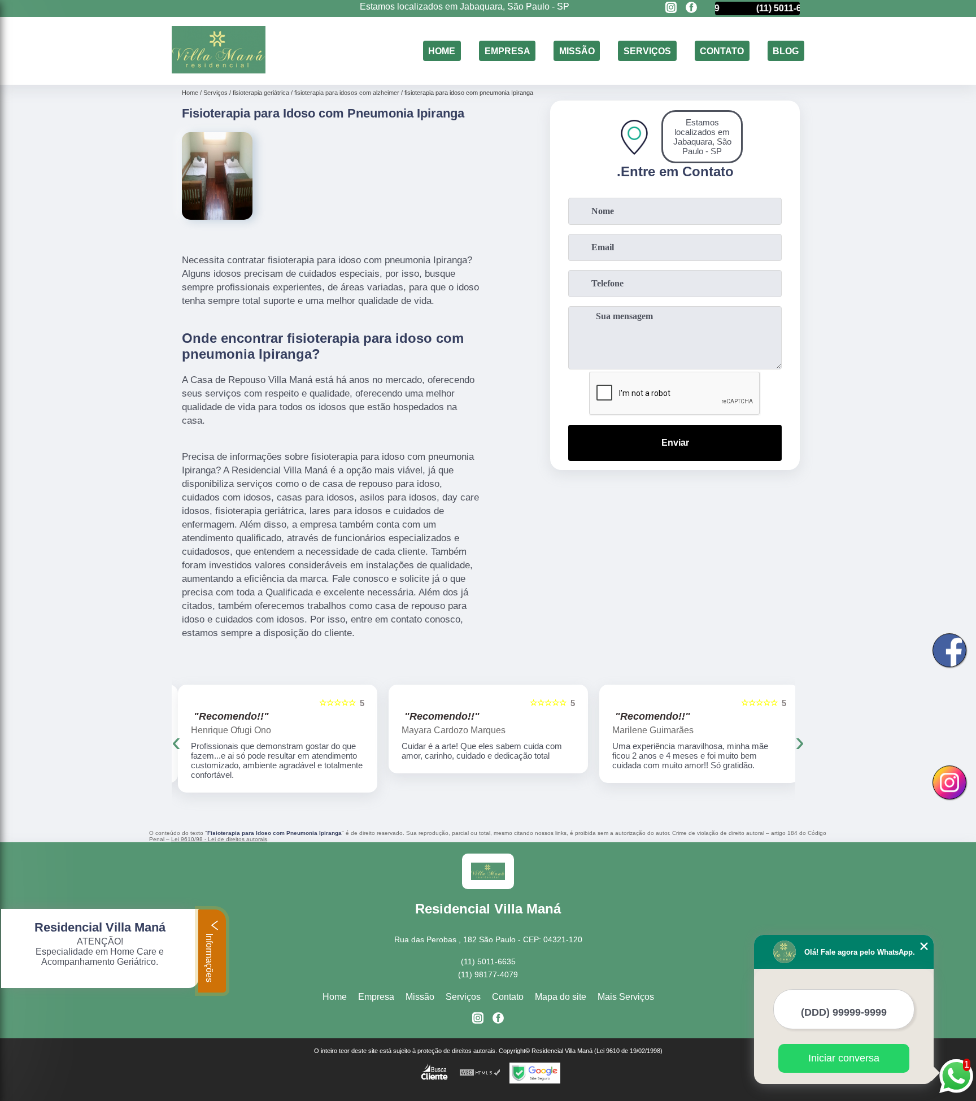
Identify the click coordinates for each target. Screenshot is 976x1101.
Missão (577, 50)
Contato (722, 50)
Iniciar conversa (843, 1058)
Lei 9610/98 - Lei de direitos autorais (219, 839)
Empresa (507, 50)
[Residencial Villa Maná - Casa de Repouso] (218, 70)
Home (441, 50)
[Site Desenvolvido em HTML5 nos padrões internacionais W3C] (480, 1073)
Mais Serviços (626, 997)
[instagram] (671, 8)
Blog (786, 50)
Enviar (675, 442)
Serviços (647, 50)
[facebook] (691, 8)
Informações (209, 956)
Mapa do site (560, 997)
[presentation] (176, 741)
